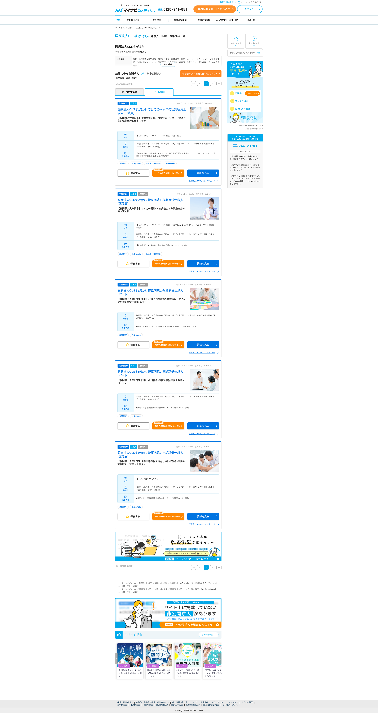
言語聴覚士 (148, 705)
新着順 (161, 92)
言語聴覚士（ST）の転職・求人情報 (153, 589)
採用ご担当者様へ (228, 2)
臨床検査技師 (162, 705)
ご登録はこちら (251, 93)
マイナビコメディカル (124, 28)
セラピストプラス (230, 705)
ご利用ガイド (133, 19)
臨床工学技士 (177, 705)
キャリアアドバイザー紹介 (227, 19)
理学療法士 (122, 705)
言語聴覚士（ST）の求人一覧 (181, 589)
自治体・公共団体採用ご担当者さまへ (152, 702)
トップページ (118, 19)
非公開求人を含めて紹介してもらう (200, 73)
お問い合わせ (217, 702)
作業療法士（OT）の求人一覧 (181, 583)
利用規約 (204, 702)
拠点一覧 (251, 19)
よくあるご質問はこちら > (254, 129)
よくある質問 (247, 702)
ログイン (249, 9)
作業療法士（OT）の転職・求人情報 (153, 583)
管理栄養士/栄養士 (211, 705)
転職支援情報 (204, 19)
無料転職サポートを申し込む (214, 9)
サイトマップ (232, 702)
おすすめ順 (131, 92)
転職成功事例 (180, 19)
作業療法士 (135, 705)
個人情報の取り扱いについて (184, 702)
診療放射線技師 (193, 705)
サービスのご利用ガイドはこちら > (251, 125)
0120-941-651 (173, 9)
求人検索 (156, 19)
